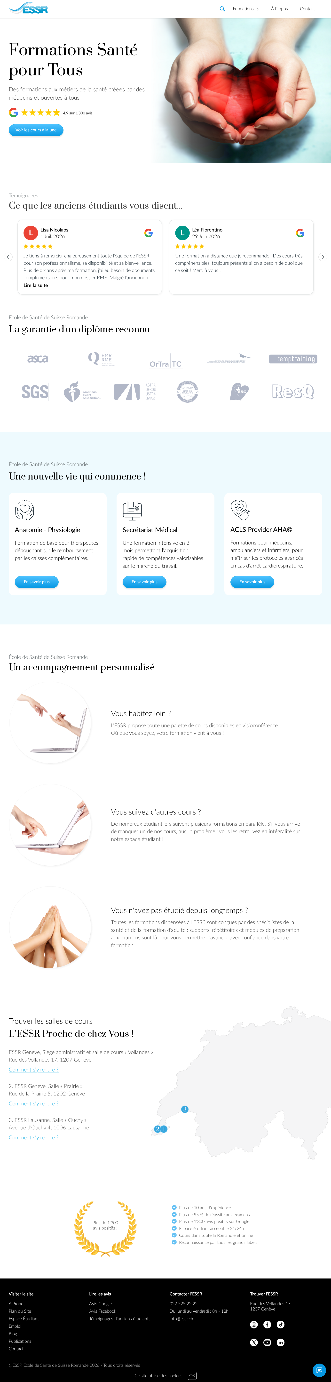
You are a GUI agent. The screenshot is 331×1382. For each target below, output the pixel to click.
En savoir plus (37, 582)
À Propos (279, 9)
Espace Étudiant (24, 1319)
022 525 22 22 (183, 1304)
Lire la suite (36, 285)
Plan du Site (20, 1311)
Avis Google (100, 1304)
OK (192, 1376)
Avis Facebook (102, 1311)
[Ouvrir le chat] (319, 1370)
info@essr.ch (181, 1319)
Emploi (15, 1326)
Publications (20, 1341)
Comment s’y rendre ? (34, 1069)
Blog (13, 1334)
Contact (307, 9)
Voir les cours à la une (36, 130)
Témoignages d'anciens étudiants (119, 1319)
